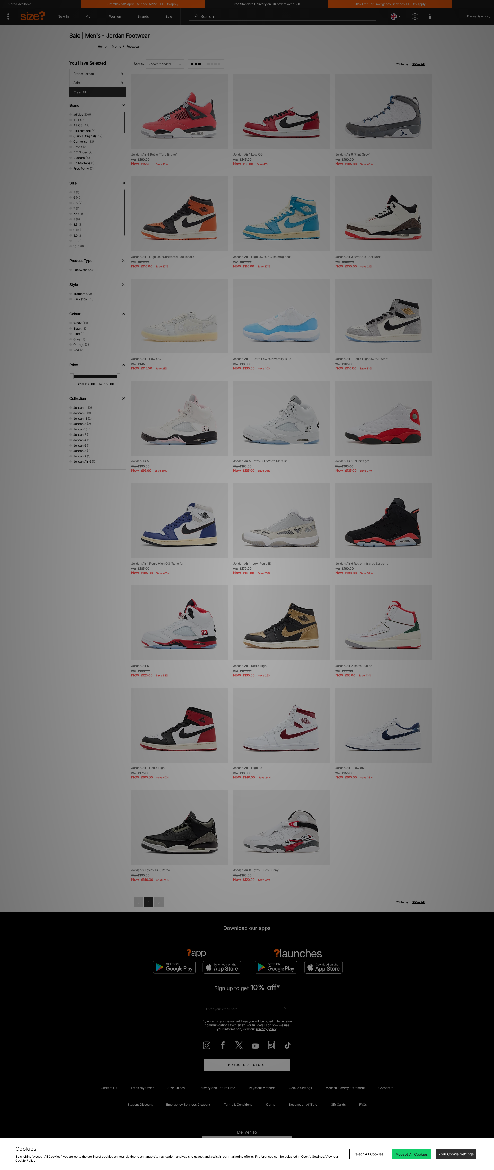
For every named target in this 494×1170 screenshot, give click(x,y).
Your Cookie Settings (456, 1154)
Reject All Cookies (368, 1154)
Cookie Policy (25, 1160)
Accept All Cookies (412, 1154)
